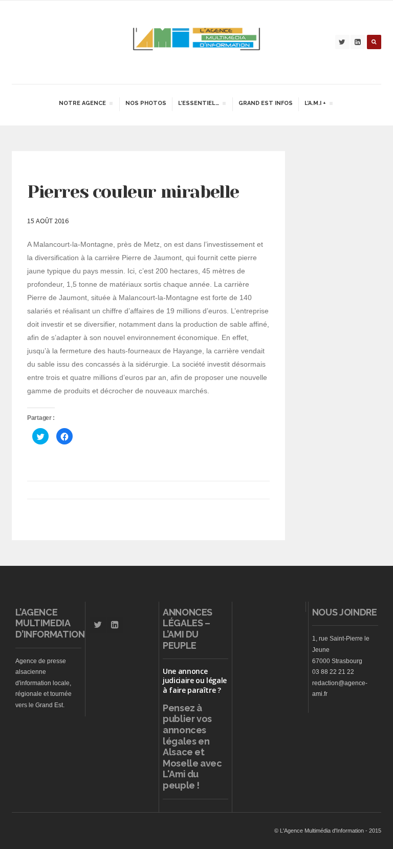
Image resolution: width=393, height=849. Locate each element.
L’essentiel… (198, 104)
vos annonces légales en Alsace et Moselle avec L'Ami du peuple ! (192, 752)
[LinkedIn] (358, 42)
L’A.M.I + (315, 104)
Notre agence (82, 104)
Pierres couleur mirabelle (133, 191)
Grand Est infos (265, 103)
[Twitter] (342, 42)
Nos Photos (145, 103)
